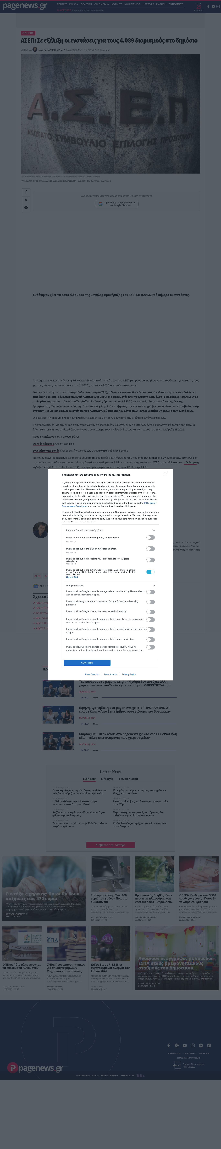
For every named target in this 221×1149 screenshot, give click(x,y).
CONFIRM (87, 663)
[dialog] (110, 574)
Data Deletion (92, 674)
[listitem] (110, 530)
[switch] (150, 537)
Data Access (110, 674)
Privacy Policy (129, 674)
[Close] (166, 475)
